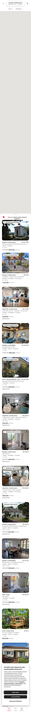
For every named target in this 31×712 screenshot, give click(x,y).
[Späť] (3, 3)
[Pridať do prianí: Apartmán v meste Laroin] (26, 644)
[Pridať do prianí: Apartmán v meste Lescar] (26, 289)
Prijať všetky (15, 692)
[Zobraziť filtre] (27, 3)
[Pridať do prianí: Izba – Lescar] (26, 574)
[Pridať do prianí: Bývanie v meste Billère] (26, 540)
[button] (11, 250)
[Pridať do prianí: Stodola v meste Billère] (26, 325)
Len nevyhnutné (15, 697)
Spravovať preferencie (15, 701)
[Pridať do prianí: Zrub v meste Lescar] (26, 610)
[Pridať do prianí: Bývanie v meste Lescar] (26, 222)
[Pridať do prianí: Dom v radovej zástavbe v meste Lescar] (26, 359)
